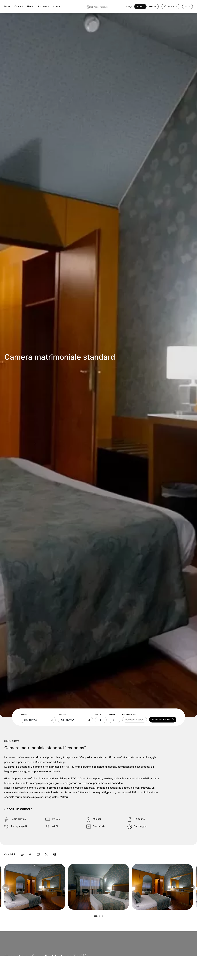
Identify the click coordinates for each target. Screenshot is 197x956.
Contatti (57, 6)
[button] (95, 916)
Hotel (7, 6)
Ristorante (43, 6)
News (30, 6)
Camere (18, 6)
